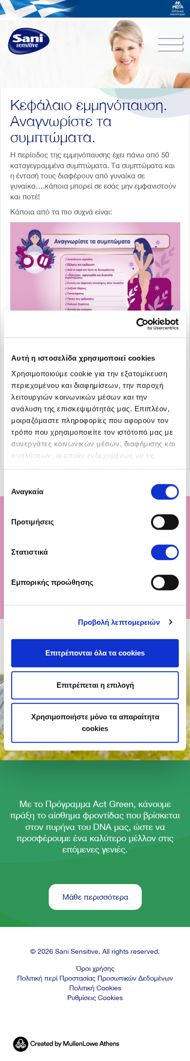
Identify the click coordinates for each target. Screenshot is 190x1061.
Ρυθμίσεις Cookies (95, 998)
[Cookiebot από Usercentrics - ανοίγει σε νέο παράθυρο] (137, 324)
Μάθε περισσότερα (95, 896)
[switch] (165, 522)
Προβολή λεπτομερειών (119, 622)
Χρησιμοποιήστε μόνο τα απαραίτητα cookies (95, 723)
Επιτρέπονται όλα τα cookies (95, 653)
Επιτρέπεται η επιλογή (95, 685)
